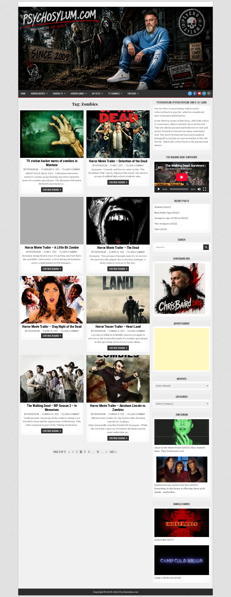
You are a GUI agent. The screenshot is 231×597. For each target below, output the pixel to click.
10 (98, 451)
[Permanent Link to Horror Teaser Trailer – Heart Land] (118, 300)
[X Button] (190, 93)
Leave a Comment (72, 169)
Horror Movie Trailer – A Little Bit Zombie (52, 247)
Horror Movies (38, 93)
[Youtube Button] (199, 93)
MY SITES (96, 93)
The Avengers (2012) (165, 223)
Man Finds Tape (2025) (166, 212)
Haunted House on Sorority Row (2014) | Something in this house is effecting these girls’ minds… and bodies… (179, 488)
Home (23, 93)
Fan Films (132, 93)
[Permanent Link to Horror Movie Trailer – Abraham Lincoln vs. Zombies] (118, 379)
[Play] (158, 189)
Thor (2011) (160, 229)
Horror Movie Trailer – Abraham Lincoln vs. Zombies (118, 408)
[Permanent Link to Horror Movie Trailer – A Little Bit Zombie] (52, 220)
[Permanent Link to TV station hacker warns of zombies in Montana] (52, 134)
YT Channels (114, 93)
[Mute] (199, 189)
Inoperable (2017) (164, 540)
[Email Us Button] (204, 93)
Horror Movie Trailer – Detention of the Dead (118, 161)
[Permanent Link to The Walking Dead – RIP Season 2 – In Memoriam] (52, 379)
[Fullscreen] (204, 189)
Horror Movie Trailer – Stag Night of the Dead (52, 327)
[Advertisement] (181, 349)
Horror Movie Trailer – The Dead (118, 248)
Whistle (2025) (162, 207)
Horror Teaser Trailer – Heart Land (118, 327)
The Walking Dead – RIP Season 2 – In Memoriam (52, 408)
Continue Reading (53, 190)
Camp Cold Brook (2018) (167, 578)
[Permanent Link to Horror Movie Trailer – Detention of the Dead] (118, 134)
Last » (113, 451)
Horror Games (77, 93)
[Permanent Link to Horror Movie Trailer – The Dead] (118, 220)
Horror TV (58, 93)
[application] (181, 177)
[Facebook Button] (195, 93)
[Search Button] (209, 93)
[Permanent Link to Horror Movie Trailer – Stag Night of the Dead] (52, 300)
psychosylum (32, 169)
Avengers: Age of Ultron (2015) (171, 218)
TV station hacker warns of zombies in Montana (51, 163)
